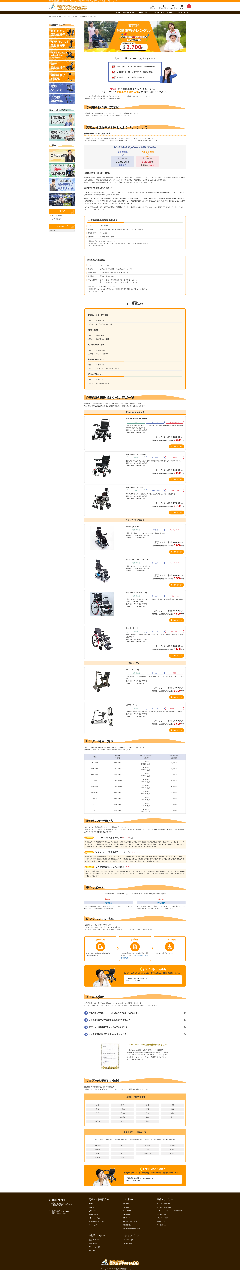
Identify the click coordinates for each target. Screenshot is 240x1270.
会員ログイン (127, 1218)
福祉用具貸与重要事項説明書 (131, 1228)
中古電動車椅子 (161, 1214)
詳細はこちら (178, 446)
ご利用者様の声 (56, 219)
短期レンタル (93, 1243)
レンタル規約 (138, 955)
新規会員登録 (127, 1214)
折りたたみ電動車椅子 (163, 1204)
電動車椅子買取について (130, 1221)
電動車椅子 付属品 (162, 1218)
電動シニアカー (161, 1221)
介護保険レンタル (94, 1240)
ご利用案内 (126, 1204)
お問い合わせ (93, 1211)
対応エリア (67, 16)
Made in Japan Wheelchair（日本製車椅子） (170, 1211)
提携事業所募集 (93, 1214)
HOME (118, 12)
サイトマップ (93, 1225)
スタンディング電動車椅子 (165, 1207)
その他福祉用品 (161, 1225)
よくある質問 (127, 1211)
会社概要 (91, 1207)
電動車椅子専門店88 (55, 16)
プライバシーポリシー (95, 1218)
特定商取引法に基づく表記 (96, 1221)
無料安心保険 (127, 1225)
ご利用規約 (126, 1207)
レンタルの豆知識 (56, 215)
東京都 (75, 16)
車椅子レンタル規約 (94, 1247)
